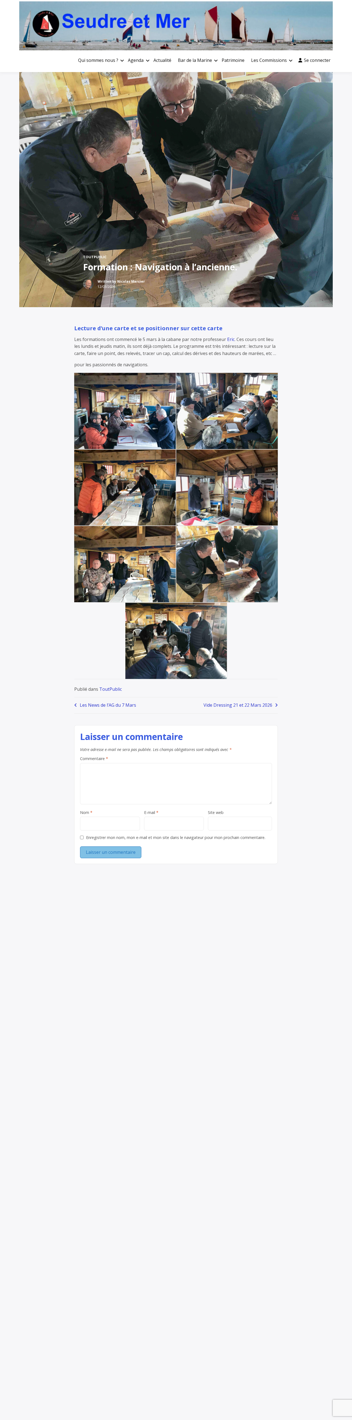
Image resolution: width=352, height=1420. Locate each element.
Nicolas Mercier (131, 281)
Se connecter (317, 60)
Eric (231, 339)
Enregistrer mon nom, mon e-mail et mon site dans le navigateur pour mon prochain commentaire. (175, 837)
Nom (86, 812)
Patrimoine (233, 60)
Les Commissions (269, 60)
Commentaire (94, 758)
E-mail (151, 812)
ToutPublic (94, 256)
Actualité (162, 60)
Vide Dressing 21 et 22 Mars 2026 (238, 705)
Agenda (136, 60)
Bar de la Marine (195, 60)
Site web (216, 812)
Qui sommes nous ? (98, 60)
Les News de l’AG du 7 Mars (108, 705)
